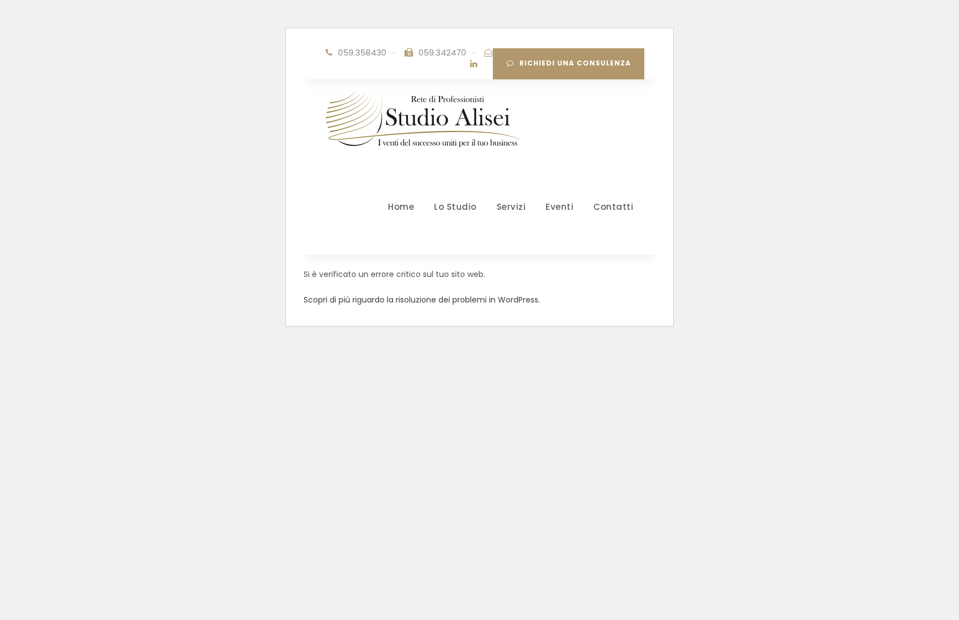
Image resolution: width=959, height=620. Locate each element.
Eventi (559, 207)
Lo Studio (455, 207)
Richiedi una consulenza (575, 63)
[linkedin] (473, 63)
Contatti (613, 207)
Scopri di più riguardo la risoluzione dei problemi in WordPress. (422, 299)
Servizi (511, 207)
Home (401, 207)
